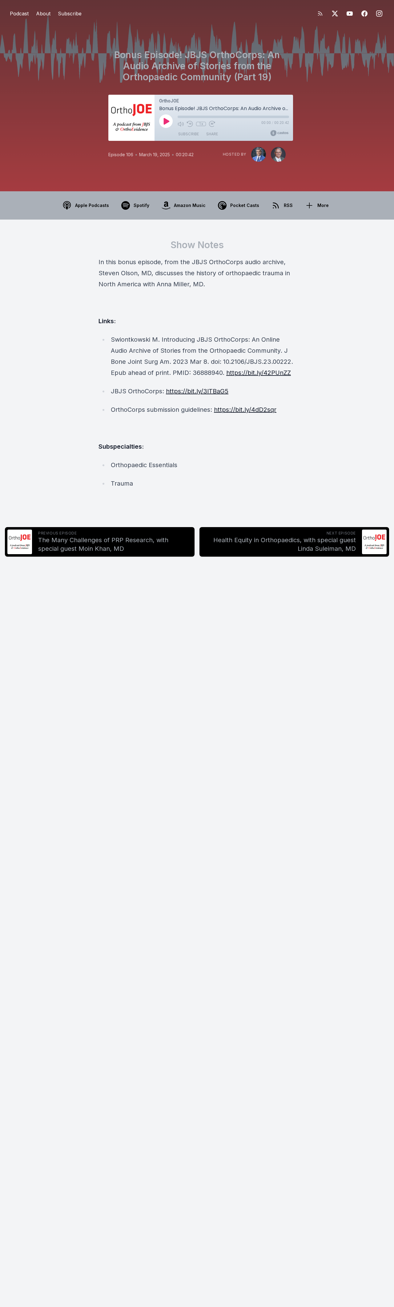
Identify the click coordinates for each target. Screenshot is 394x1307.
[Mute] (181, 124)
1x (201, 124)
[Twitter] (335, 13)
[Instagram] (379, 13)
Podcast (19, 13)
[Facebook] (364, 13)
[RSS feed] (320, 13)
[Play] (166, 121)
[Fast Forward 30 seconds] (212, 124)
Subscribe (70, 13)
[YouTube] (350, 13)
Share (212, 134)
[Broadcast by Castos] (279, 133)
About (43, 13)
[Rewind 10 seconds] (190, 124)
